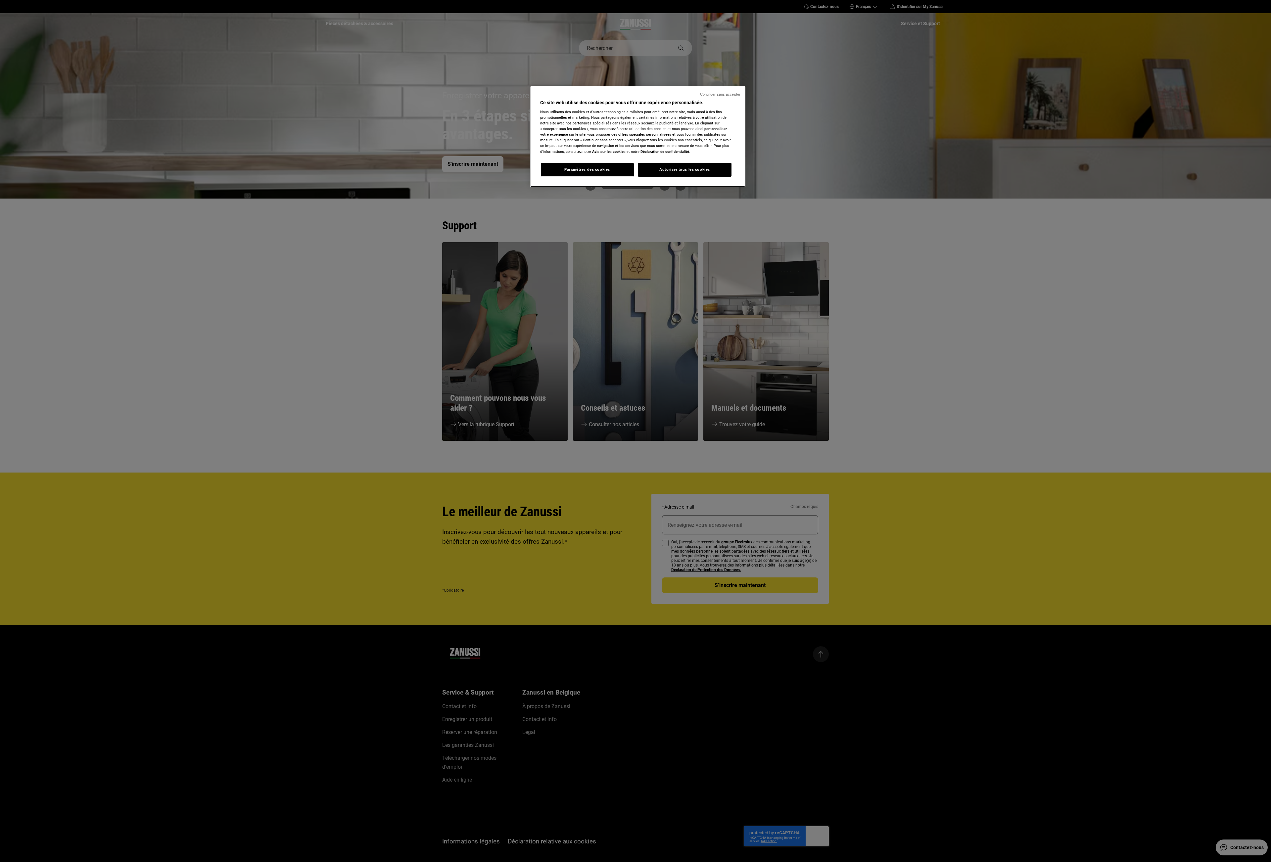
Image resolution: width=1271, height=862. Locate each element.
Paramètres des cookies (587, 169)
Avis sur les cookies (609, 151)
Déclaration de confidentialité (664, 151)
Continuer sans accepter (720, 94)
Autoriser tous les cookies (684, 169)
